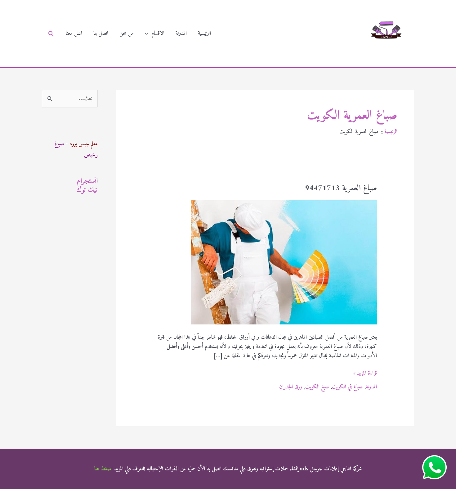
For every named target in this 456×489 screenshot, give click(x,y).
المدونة (181, 33)
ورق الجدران (290, 387)
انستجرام (87, 181)
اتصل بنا (100, 33)
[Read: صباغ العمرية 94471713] (284, 262)
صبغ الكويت (317, 387)
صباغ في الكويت (347, 387)
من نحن (126, 33)
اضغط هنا (103, 469)
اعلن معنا (74, 33)
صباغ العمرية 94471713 (341, 188)
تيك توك (87, 190)
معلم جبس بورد (83, 144)
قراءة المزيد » (365, 373)
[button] (51, 33)
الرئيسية (204, 33)
